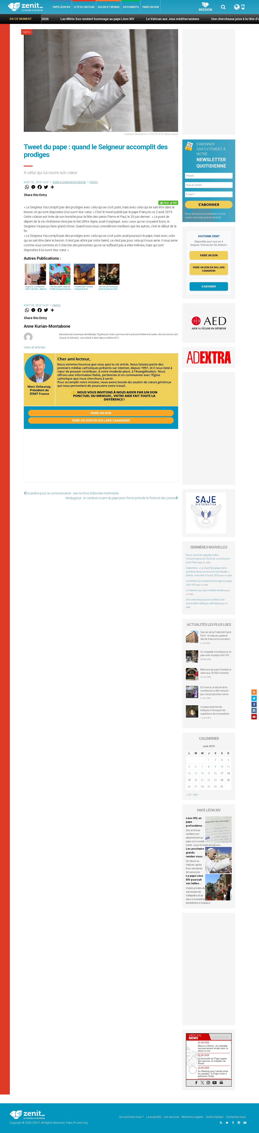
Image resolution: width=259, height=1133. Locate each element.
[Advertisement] (101, 459)
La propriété (153, 1117)
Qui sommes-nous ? (131, 1117)
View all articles (34, 347)
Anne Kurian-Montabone (69, 182)
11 (228, 766)
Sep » (196, 794)
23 (215, 780)
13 (195, 773)
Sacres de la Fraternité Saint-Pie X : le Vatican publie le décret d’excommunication (216, 635)
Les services (171, 1117)
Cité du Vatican (84, 7)
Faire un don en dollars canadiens (101, 420)
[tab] (197, 1036)
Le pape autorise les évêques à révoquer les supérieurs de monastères (214, 710)
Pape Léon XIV (61, 7)
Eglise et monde (108, 7)
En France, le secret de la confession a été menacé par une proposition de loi (214, 691)
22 (208, 780)
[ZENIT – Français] (29, 7)
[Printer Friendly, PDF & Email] (168, 203)
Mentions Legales (192, 1117)
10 (221, 766)
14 (202, 773)
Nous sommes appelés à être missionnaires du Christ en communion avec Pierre (208, 559)
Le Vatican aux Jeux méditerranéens (126, 19)
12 (189, 773)
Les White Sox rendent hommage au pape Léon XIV (51, 19)
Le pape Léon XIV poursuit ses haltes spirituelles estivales (194, 883)
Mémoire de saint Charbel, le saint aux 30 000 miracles (215, 671)
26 (189, 786)
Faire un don (150, 7)
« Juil (188, 794)
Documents (131, 7)
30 (215, 786)
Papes (27, 32)
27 (195, 786)
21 (202, 780)
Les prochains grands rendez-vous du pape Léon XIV (195, 856)
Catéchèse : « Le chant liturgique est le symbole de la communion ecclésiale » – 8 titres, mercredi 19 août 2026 (208, 572)
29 (208, 786)
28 (202, 786)
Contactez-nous (236, 1117)
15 (208, 773)
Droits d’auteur (215, 1117)
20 (195, 780)
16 (215, 773)
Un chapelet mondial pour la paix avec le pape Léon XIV (215, 653)
